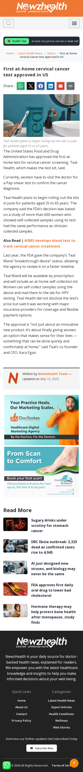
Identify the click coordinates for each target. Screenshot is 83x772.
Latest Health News (30, 53)
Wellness (61, 720)
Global (51, 53)
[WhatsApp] (6, 765)
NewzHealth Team (53, 374)
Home (10, 53)
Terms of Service (63, 765)
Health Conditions (61, 714)
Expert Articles (61, 707)
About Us (21, 707)
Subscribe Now (44, 748)
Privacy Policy (21, 720)
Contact (21, 714)
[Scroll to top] (74, 763)
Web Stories (61, 727)
